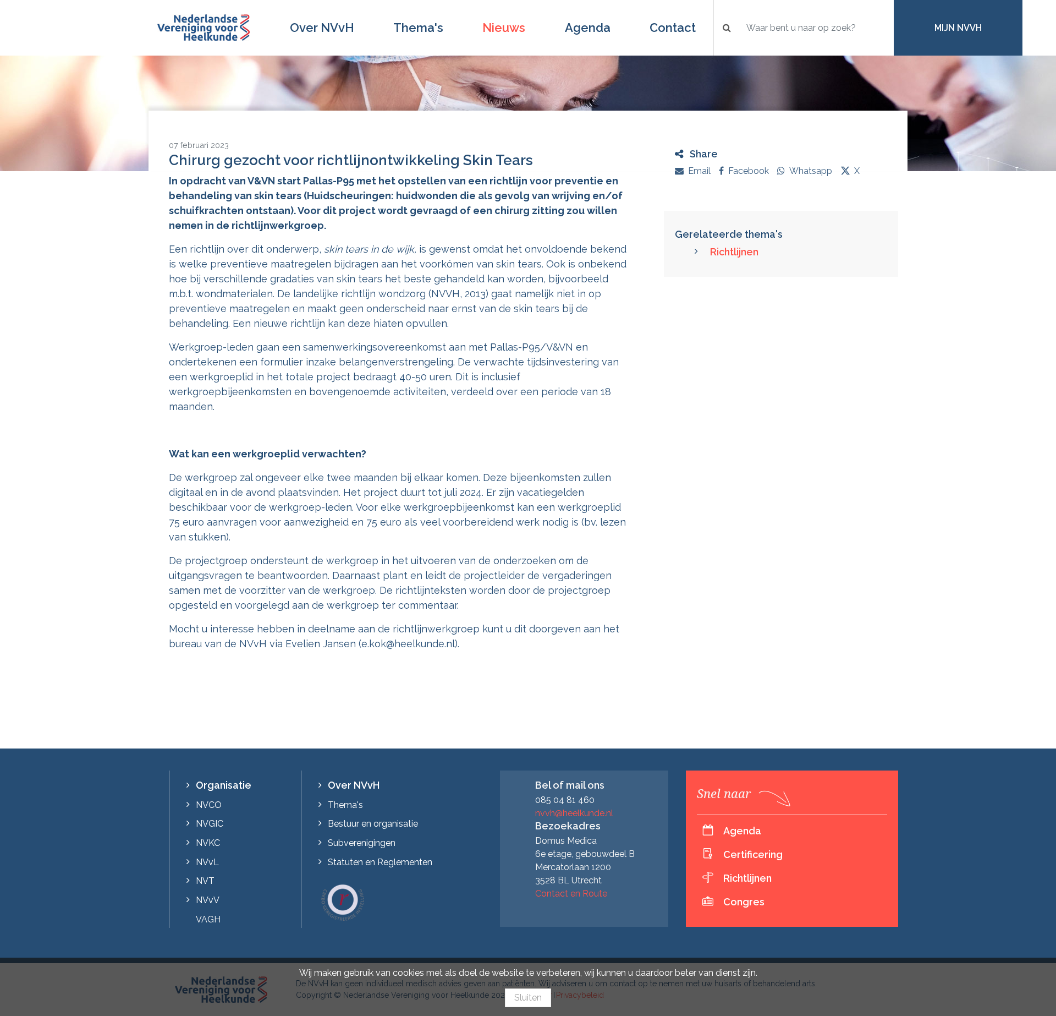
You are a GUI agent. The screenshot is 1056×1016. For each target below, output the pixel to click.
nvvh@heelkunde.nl (574, 813)
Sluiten (528, 997)
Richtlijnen (734, 252)
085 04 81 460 (565, 800)
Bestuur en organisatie (373, 823)
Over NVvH (322, 27)
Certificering (753, 854)
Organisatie (223, 785)
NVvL (207, 862)
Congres (744, 902)
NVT (205, 881)
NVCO (209, 805)
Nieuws (503, 27)
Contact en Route (571, 893)
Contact (673, 27)
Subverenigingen (361, 843)
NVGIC (209, 823)
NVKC (208, 843)
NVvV (207, 900)
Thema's (418, 27)
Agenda (587, 27)
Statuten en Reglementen (380, 862)
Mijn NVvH (958, 28)
